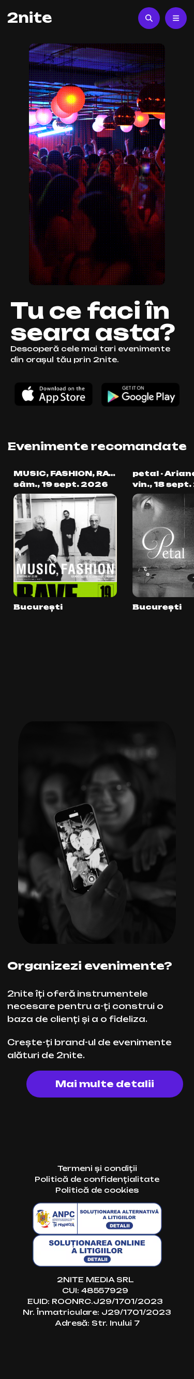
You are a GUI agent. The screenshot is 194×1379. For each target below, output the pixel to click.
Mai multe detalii (104, 1083)
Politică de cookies (97, 1189)
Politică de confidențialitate (97, 1179)
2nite (29, 18)
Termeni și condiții (97, 1168)
